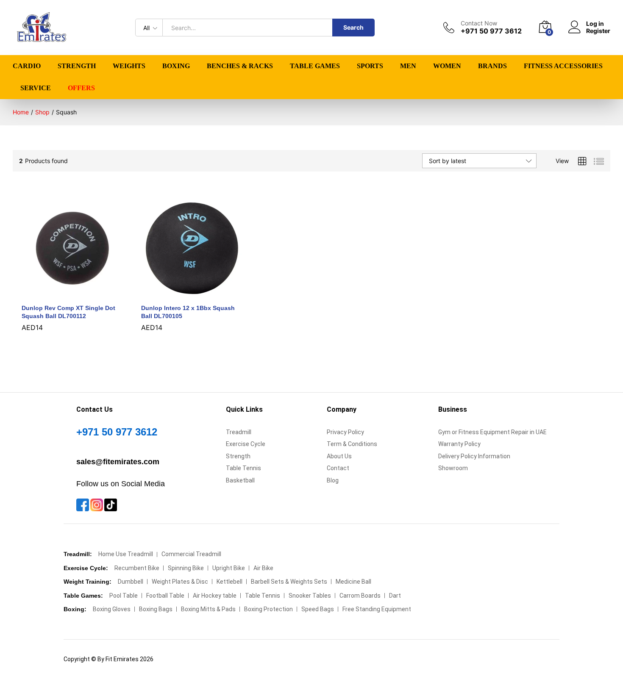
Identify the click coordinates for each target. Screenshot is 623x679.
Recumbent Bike (136, 568)
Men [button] (408, 66)
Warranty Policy (459, 444)
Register (598, 31)
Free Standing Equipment (376, 609)
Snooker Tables (310, 595)
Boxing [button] (176, 66)
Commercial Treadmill (191, 554)
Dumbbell (130, 581)
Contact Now (479, 23)
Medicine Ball (353, 581)
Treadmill (238, 432)
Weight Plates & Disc (180, 581)
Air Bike (263, 568)
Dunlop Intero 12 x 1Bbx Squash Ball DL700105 (188, 312)
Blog (333, 480)
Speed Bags (317, 609)
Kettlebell (229, 581)
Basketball (240, 480)
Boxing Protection (268, 609)
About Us (339, 456)
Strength (238, 456)
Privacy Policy (345, 432)
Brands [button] (492, 66)
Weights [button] (129, 66)
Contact (338, 468)
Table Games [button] (315, 66)
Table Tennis (243, 468)
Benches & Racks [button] (240, 66)
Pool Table (123, 595)
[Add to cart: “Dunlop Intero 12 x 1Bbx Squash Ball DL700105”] (182, 294)
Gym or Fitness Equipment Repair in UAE (492, 432)
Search (353, 27)
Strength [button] (77, 66)
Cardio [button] (27, 66)
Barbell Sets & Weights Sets (289, 581)
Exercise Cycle (245, 444)
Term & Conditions (352, 444)
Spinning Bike (186, 568)
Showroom (453, 468)
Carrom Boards (360, 595)
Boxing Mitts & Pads (208, 609)
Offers (81, 88)
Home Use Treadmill (125, 554)
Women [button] (447, 66)
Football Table (165, 595)
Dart (395, 595)
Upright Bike (228, 568)
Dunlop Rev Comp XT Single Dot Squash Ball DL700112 (68, 312)
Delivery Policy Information (474, 456)
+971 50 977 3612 (116, 432)
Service (35, 88)
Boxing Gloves (112, 609)
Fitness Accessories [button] (563, 66)
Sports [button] (370, 66)
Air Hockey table (214, 595)
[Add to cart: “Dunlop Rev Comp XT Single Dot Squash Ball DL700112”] (63, 294)
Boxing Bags (155, 609)
